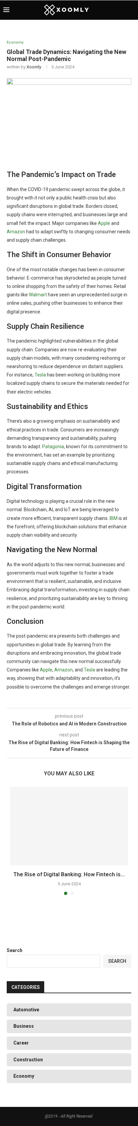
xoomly (33, 66)
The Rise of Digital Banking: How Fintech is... (69, 874)
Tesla (40, 374)
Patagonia (53, 446)
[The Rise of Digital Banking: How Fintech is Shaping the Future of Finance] (69, 826)
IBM (114, 518)
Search (14, 950)
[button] (15, 840)
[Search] (131, 10)
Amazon (16, 231)
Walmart (38, 294)
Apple (104, 223)
